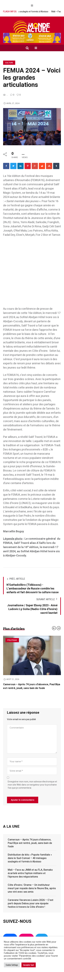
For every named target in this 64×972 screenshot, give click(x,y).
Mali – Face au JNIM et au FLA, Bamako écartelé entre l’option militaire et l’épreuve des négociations (30, 877)
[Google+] (35, 166)
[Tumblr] (56, 166)
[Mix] (49, 166)
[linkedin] (20, 166)
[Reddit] (42, 166)
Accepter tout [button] (28, 964)
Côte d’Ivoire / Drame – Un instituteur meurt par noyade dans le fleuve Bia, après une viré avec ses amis (32, 892)
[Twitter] (13, 166)
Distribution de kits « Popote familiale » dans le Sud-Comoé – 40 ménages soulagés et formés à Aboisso (31, 688)
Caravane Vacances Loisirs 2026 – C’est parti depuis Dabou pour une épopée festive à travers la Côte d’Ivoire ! (30, 907)
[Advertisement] (32, 273)
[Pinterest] (28, 166)
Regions (11, 640)
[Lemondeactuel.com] (32, 27)
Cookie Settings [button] (12, 964)
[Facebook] (6, 166)
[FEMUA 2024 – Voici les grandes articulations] (32, 126)
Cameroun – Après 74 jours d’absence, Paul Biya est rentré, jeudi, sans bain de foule (30, 847)
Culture (9, 62)
